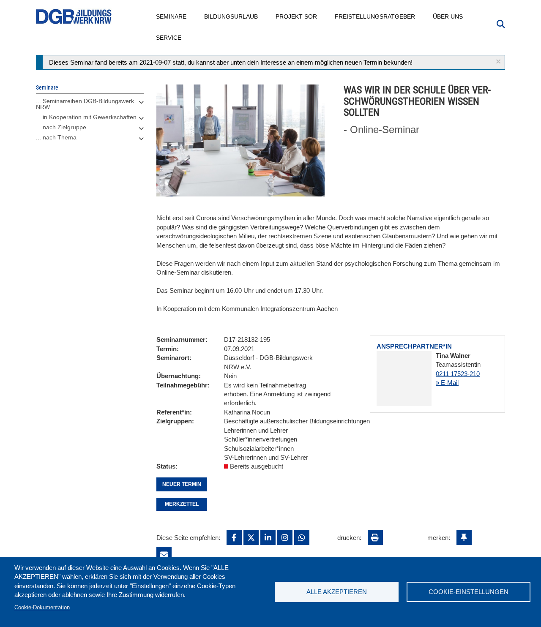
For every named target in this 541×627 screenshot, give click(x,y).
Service (169, 37)
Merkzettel (182, 504)
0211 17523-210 (458, 373)
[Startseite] (74, 17)
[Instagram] (284, 537)
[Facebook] (234, 537)
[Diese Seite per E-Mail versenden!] (164, 554)
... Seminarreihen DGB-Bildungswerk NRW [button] (85, 104)
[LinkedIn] (268, 537)
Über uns (448, 16)
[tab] (90, 106)
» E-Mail (447, 382)
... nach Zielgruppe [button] (61, 127)
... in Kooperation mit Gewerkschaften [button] (86, 117)
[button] (498, 61)
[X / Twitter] (251, 537)
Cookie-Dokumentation (42, 607)
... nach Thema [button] (56, 137)
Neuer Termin (181, 484)
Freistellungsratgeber (375, 16)
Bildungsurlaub (231, 16)
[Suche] (501, 23)
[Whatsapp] (301, 537)
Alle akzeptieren (336, 591)
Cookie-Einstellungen (468, 591)
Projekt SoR (296, 16)
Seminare (171, 16)
